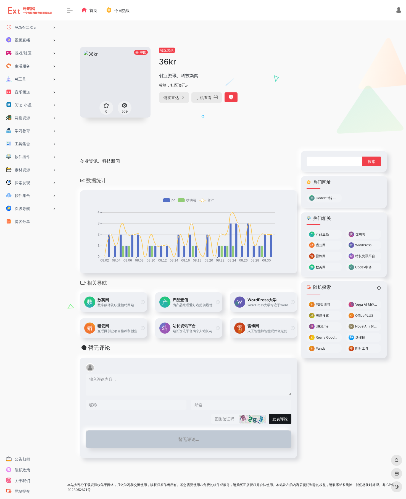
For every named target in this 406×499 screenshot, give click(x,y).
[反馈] (231, 97)
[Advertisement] (338, 85)
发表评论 (280, 419)
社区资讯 (166, 50)
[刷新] (379, 288)
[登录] (399, 11)
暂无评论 (99, 347)
